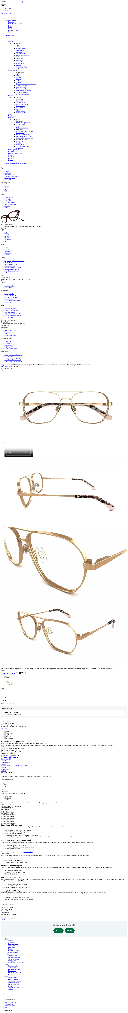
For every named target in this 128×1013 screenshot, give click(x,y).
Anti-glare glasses (9, 312)
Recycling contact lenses (23, 87)
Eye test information (22, 104)
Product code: (5, 704)
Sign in (14, 20)
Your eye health (20, 102)
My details (11, 28)
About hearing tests (14, 957)
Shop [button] (6, 939)
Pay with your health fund (23, 90)
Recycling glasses (21, 60)
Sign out (10, 32)
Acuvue (6, 248)
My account (11, 156)
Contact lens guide (21, 85)
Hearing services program (23, 134)
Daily (17, 80)
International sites (9, 1006)
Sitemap (6, 1007)
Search (3, 1)
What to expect (20, 124)
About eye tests (12, 955)
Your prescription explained (12, 300)
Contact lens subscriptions (16, 962)
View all (18, 82)
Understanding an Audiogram (24, 138)
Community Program (14, 981)
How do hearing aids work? (24, 136)
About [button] (6, 976)
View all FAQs (20, 107)
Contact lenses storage (11, 310)
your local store (28, 852)
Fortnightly (19, 79)
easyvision (7, 253)
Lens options (19, 58)
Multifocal (7, 239)
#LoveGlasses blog (21, 67)
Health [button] (6, 964)
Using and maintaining (22, 146)
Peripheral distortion (10, 308)
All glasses (9, 366)
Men (5, 187)
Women (6, 186)
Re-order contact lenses (15, 23)
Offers (10, 114)
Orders (10, 27)
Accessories (19, 148)
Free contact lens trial (22, 92)
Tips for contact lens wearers (24, 89)
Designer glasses (21, 53)
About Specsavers (13, 984)
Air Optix (7, 249)
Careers (10, 989)
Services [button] (6, 954)
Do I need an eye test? (11, 297)
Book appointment (13, 150)
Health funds (12, 116)
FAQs (17, 68)
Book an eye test (21, 112)
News (10, 986)
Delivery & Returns (14, 979)
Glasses (10, 41)
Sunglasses (19, 52)
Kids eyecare (19, 101)
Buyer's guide (20, 63)
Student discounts (13, 950)
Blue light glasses (21, 48)
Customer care (12, 977)
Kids (5, 191)
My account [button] (8, 20)
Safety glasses (20, 50)
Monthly (18, 77)
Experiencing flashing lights (12, 314)
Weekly (18, 75)
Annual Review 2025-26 (15, 988)
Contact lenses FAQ (14, 982)
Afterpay (18, 65)
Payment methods (13, 30)
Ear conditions (20, 133)
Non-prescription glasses (23, 55)
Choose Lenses (5, 721)
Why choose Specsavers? (23, 123)
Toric (6, 241)
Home (2, 366)
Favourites (11, 22)
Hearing (10, 117)
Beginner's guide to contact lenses (26, 84)
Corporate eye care (13, 959)
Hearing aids (19, 141)
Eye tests (10, 95)
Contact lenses (12, 70)
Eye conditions (20, 106)
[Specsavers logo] (6, 13)
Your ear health (12, 967)
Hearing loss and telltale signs (24, 131)
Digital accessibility (10, 1002)
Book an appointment (22, 128)
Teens (6, 189)
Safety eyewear (20, 111)
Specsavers (7, 251)
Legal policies (8, 1004)
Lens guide (19, 62)
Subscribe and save (10, 262)
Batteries (18, 143)
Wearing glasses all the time (12, 315)
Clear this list (4, 920)
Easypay (10, 25)
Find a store (7, 8)
